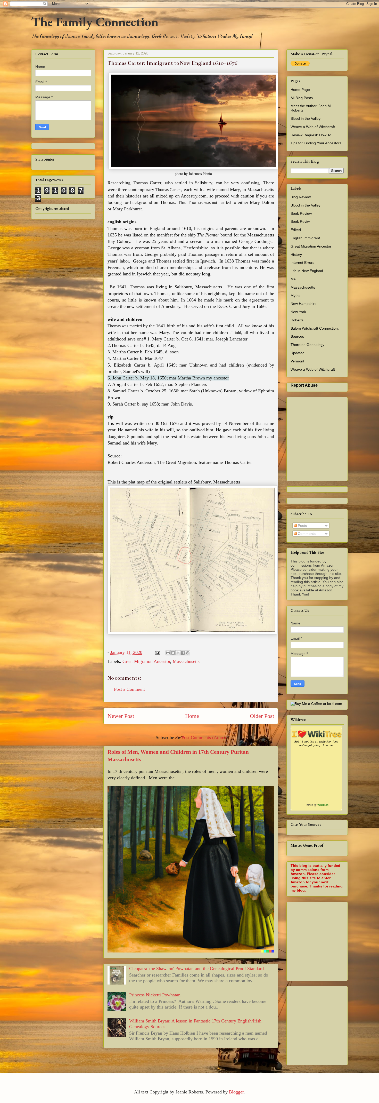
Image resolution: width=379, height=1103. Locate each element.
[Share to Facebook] (182, 652)
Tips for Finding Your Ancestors (316, 143)
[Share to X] (177, 652)
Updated (297, 353)
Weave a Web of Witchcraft (313, 127)
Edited (296, 230)
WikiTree (322, 804)
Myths (295, 295)
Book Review (301, 213)
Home (192, 716)
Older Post (262, 716)
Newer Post (121, 716)
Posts (302, 525)
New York (298, 312)
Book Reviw (300, 221)
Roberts (297, 320)
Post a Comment (129, 689)
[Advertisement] (335, 940)
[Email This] (168, 652)
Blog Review (301, 197)
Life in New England (307, 271)
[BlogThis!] (173, 652)
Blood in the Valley (305, 118)
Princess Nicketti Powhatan (154, 994)
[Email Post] (157, 652)
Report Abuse (304, 385)
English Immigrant (305, 238)
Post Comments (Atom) (204, 737)
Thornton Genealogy (307, 345)
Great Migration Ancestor (146, 661)
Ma (293, 279)
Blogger (236, 1091)
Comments (306, 533)
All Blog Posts (302, 98)
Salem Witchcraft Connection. (315, 328)
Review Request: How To (311, 135)
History (296, 254)
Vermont (297, 361)
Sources (297, 336)
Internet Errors (302, 262)
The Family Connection (94, 21)
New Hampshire (304, 303)
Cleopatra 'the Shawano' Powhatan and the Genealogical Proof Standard (196, 968)
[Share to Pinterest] (187, 652)
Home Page (300, 90)
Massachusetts (186, 661)
